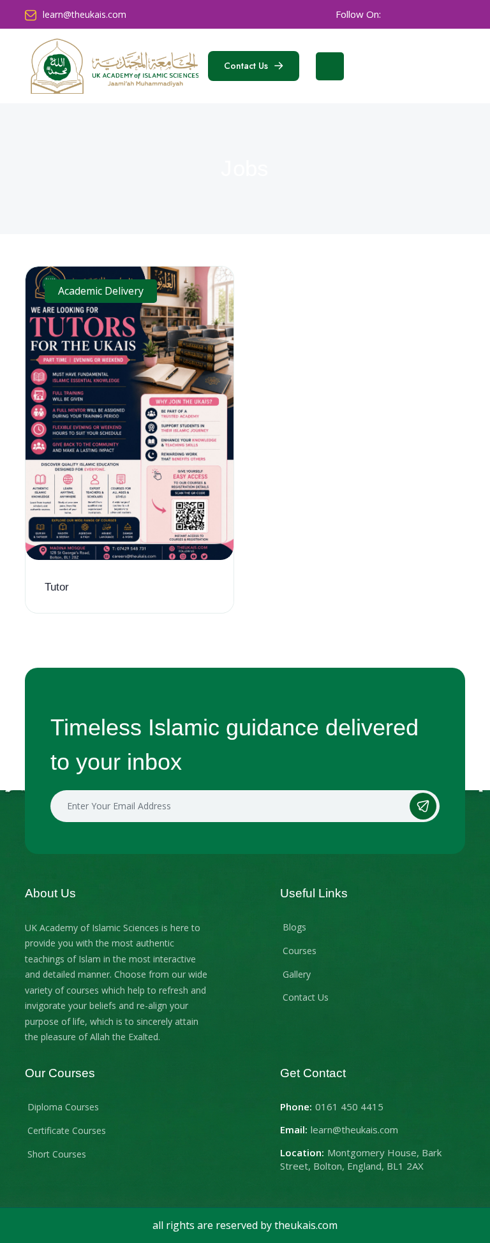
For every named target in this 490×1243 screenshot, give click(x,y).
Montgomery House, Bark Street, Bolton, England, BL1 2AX (361, 1159)
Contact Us (306, 997)
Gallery (297, 974)
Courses (299, 951)
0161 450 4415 (349, 1106)
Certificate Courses (66, 1130)
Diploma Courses (63, 1107)
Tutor (57, 587)
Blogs (294, 927)
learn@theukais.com (84, 14)
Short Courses (56, 1154)
